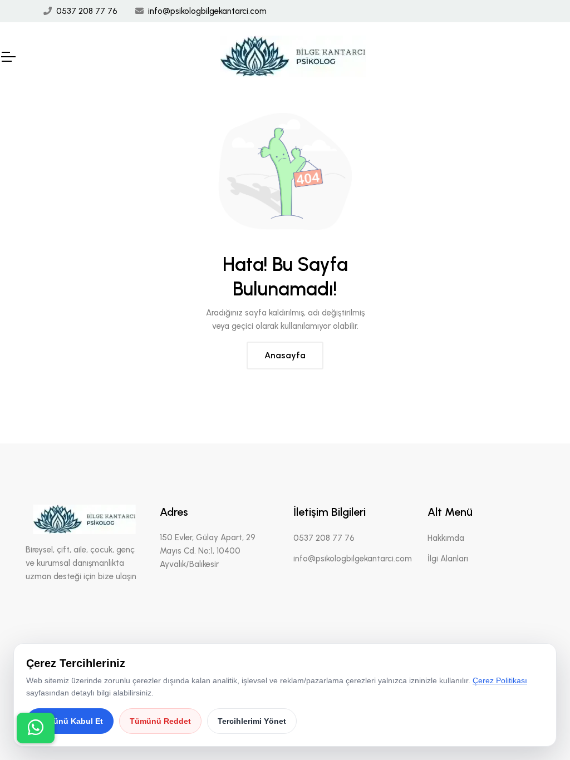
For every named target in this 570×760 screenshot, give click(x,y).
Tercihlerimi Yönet (252, 721)
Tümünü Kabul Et (70, 721)
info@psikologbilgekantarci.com (207, 11)
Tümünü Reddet (160, 721)
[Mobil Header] (8, 57)
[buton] (36, 728)
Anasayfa (285, 355)
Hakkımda (446, 538)
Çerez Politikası (500, 680)
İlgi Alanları (448, 559)
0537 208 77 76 (86, 11)
